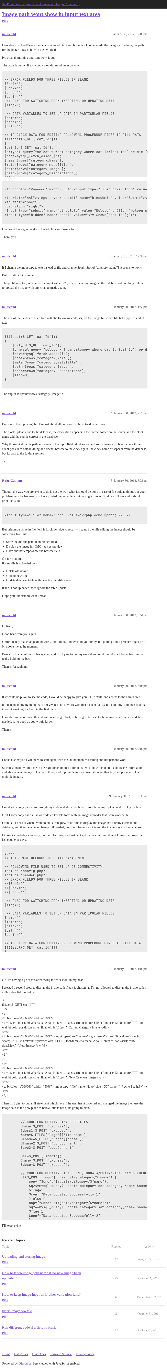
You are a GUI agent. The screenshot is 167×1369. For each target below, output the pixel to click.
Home (6, 1354)
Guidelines (39, 1354)
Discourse (25, 1363)
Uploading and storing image (23, 1256)
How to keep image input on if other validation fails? (41, 1294)
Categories (21, 1354)
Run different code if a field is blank (29, 1327)
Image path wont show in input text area (51, 14)
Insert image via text (17, 1311)
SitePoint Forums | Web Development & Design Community (41, 4)
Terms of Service (61, 1354)
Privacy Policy (85, 1354)
